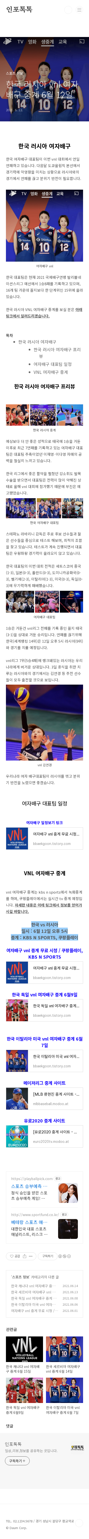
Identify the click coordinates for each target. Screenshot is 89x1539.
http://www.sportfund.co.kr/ (35, 1215)
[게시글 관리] (31, 1256)
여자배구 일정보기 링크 (44, 822)
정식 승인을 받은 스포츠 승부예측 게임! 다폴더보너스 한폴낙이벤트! (29, 1195)
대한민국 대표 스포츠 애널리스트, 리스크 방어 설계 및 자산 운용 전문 (29, 1231)
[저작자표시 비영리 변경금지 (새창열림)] (64, 1256)
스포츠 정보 (20, 1276)
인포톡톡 (19, 9)
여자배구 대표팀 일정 (53, 364)
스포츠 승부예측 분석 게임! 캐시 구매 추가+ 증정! (29, 1186)
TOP (79, 1523)
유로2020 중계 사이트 (44, 1120)
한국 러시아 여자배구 (37, 342)
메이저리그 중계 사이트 (44, 1083)
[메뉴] (79, 9)
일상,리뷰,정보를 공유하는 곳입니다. (31, 1450)
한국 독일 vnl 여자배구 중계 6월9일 (44, 994)
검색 (68, 10)
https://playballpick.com (32, 1179)
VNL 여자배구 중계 (51, 372)
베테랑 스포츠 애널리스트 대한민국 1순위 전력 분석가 (29, 1222)
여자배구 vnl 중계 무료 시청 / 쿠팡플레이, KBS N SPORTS (44, 953)
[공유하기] (25, 1256)
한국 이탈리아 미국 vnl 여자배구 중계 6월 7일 (45, 1041)
